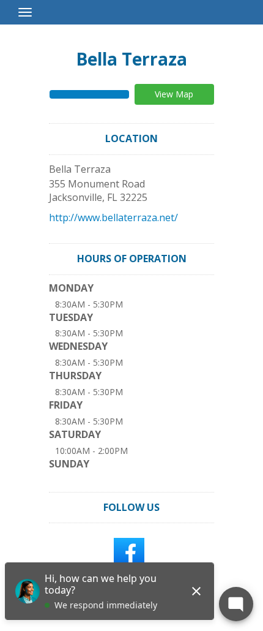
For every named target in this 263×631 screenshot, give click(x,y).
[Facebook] (129, 552)
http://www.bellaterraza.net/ (113, 217)
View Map (174, 94)
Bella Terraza (131, 58)
